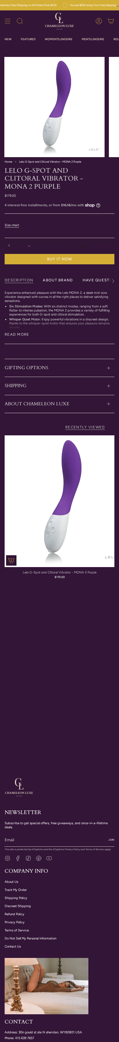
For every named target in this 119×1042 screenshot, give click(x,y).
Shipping (16, 385)
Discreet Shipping (18, 906)
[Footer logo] (19, 786)
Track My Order (16, 890)
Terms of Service (94, 849)
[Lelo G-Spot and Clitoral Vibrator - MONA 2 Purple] (59, 501)
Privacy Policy (72, 849)
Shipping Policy (16, 898)
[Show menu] (7, 21)
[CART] (111, 21)
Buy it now (59, 259)
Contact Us (13, 946)
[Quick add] (11, 560)
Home (8, 161)
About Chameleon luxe (37, 404)
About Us (11, 882)
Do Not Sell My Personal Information (30, 938)
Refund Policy (14, 914)
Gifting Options (26, 368)
